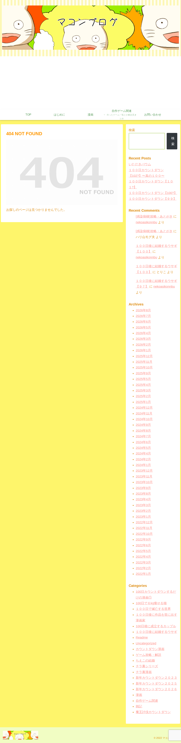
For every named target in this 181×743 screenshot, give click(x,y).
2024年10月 (144, 419)
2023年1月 (143, 516)
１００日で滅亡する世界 (153, 609)
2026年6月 (143, 321)
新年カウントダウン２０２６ (156, 689)
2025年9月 (143, 373)
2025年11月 (144, 362)
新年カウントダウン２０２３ (156, 677)
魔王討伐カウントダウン (153, 712)
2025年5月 (143, 379)
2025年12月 (144, 356)
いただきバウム (140, 164)
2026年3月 (143, 339)
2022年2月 (143, 568)
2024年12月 (144, 407)
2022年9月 (143, 539)
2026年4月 (143, 333)
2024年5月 (143, 448)
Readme (142, 637)
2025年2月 (143, 396)
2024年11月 (144, 413)
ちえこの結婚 (145, 660)
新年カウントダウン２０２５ (156, 683)
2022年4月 (143, 556)
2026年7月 (143, 316)
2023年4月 (143, 499)
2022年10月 (144, 534)
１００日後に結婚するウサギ (156, 632)
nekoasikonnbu (146, 222)
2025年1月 (143, 402)
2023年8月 (143, 493)
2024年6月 (143, 442)
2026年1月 (143, 350)
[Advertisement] (90, 83)
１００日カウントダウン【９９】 (152, 199)
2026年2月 (143, 344)
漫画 (139, 695)
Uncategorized (146, 643)
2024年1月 (143, 465)
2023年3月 (143, 505)
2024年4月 (143, 453)
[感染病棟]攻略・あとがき (154, 216)
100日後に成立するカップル (156, 626)
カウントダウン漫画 (150, 649)
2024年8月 (143, 430)
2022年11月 (144, 528)
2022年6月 (143, 545)
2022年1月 (143, 574)
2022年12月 (144, 522)
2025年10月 (144, 367)
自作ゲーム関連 (147, 700)
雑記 (139, 706)
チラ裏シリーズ (147, 666)
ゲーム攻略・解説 (148, 655)
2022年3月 (143, 562)
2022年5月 (143, 551)
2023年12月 (144, 470)
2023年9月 (143, 488)
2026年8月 (143, 310)
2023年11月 (144, 476)
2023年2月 (143, 511)
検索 (132, 130)
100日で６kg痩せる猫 (151, 603)
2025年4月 (143, 385)
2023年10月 (144, 482)
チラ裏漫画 (144, 672)
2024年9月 (143, 425)
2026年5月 (143, 327)
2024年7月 (143, 436)
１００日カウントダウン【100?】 (153, 193)
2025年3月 (143, 390)
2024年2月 (143, 459)
